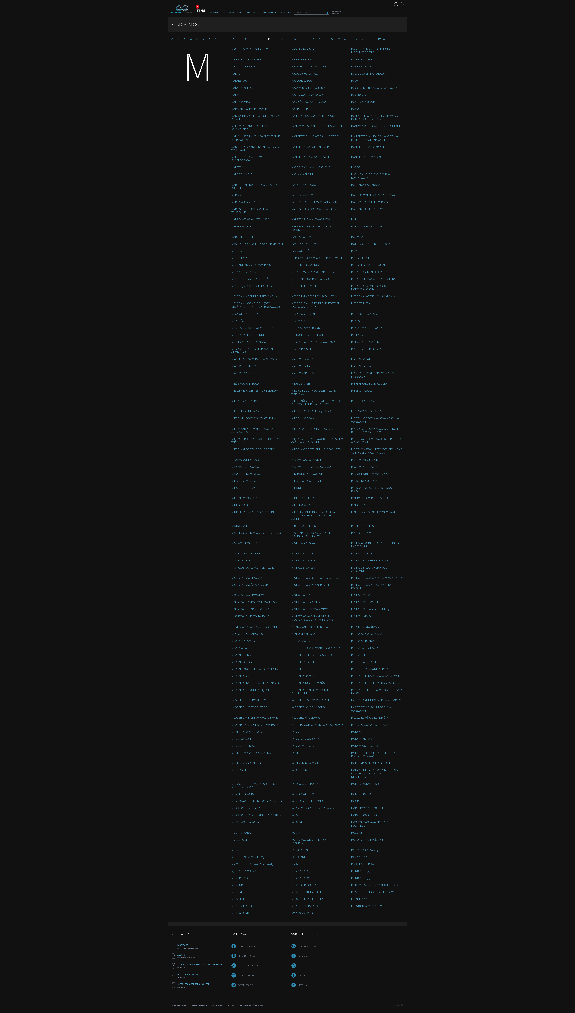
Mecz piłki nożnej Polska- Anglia (254, 296)
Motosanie (298, 857)
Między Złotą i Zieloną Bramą (311, 411)
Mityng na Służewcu (365, 626)
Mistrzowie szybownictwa (309, 609)
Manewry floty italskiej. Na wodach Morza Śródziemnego (376, 117)
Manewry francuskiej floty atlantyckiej (250, 127)
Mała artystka (241, 87)
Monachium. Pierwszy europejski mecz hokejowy (254, 785)
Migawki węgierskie (364, 459)
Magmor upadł (301, 59)
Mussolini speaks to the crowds (374, 892)
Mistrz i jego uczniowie (247, 553)
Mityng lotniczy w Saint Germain (254, 626)
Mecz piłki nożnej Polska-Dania (373, 296)
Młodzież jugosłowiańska (309, 683)
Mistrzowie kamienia (365, 602)
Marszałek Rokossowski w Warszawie (249, 210)
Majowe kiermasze (244, 66)
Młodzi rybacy (241, 676)
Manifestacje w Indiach (367, 157)
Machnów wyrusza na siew (249, 49)
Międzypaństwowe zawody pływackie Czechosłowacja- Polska (376, 450)
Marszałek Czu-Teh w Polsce (371, 202)
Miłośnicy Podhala (244, 498)
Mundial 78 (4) (300, 878)
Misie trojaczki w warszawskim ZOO (256, 533)
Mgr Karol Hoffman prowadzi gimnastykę (252, 350)
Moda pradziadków (364, 738)
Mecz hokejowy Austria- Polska (373, 279)
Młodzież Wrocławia (305, 717)
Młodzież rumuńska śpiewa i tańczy (376, 700)
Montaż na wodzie (244, 794)
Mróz (295, 864)
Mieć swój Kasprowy (245, 383)
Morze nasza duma (364, 815)
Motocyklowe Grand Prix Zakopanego (308, 841)
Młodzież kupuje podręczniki (251, 690)
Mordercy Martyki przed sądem (312, 808)
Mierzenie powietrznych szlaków (254, 390)
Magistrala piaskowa (246, 59)
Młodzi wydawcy (302, 676)
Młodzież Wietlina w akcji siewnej (255, 717)
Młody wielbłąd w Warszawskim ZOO (316, 647)
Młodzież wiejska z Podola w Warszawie (371, 708)
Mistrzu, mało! (361, 616)
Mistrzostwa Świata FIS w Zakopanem (377, 578)
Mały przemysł (241, 101)
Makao (235, 73)
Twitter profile (245, 985)
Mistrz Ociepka (361, 553)
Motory (236, 850)
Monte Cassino (361, 794)
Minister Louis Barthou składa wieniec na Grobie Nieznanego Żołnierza (313, 515)
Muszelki (237, 899)
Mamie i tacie (299, 108)
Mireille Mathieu (362, 526)
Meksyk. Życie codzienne (248, 335)
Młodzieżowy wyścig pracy (369, 724)
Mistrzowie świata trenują (370, 609)
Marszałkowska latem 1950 (250, 219)
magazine (286, 12)
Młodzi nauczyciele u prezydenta (254, 669)
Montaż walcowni (303, 794)
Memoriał (357, 335)
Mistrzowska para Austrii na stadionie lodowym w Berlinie (312, 617)
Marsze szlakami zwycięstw (310, 219)
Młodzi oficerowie (304, 669)
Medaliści (237, 321)
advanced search (336, 12)
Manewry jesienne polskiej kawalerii (317, 126)
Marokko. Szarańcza (365, 184)
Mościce (356, 832)
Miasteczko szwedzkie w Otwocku (255, 359)
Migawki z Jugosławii (246, 466)
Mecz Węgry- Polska (245, 313)
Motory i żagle (301, 850)
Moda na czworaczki (305, 738)
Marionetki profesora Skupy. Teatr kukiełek (255, 186)
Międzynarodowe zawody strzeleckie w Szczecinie (377, 440)
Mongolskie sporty (304, 784)
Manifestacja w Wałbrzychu (311, 157)
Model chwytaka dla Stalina (251, 753)
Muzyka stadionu (243, 913)
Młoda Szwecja (301, 640)
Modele (296, 753)
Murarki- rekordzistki (306, 885)
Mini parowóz (300, 505)
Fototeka (302, 955)
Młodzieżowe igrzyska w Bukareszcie (317, 724)
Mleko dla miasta (303, 633)
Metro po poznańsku (366, 342)
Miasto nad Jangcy (244, 373)
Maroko (236, 195)
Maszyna (357, 237)
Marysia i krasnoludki (366, 226)
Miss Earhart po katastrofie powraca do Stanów (311, 534)
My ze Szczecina (302, 913)
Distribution (216, 1005)
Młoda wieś (239, 647)
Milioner (297, 488)
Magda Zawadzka (303, 49)
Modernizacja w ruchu (307, 763)
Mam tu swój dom (363, 101)
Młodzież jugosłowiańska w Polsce (376, 683)
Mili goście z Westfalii (306, 480)
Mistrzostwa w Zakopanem (310, 585)
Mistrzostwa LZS (303, 567)
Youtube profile (246, 975)
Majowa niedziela (363, 59)
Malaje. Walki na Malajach (369, 73)
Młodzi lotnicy (241, 662)
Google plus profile (248, 965)
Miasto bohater (362, 359)
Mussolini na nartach (306, 892)
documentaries (232, 12)
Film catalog (260, 1005)
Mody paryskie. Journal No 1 (370, 763)
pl (401, 4)
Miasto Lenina (301, 366)
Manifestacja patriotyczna (310, 146)
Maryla (356, 219)
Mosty (295, 832)
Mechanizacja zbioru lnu (369, 265)
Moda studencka (243, 746)
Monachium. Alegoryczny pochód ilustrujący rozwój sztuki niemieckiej (374, 773)
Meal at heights (362, 258)
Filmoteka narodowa (308, 946)
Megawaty (298, 321)
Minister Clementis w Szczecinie (253, 512)
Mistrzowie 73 (361, 595)
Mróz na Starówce (364, 864)
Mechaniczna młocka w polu (251, 265)
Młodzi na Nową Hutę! (366, 662)
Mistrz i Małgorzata (305, 553)
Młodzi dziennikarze (365, 647)
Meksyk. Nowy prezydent (308, 328)
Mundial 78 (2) (360, 871)
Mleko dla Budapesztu (247, 633)
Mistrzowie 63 (301, 595)
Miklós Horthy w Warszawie (370, 473)
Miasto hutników (243, 366)
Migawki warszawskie (306, 459)
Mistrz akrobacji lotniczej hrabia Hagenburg (375, 544)
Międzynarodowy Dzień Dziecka (252, 449)
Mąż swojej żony (303, 251)
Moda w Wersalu (302, 746)
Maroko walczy (302, 195)
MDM (354, 251)
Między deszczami (363, 401)
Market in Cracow (303, 184)
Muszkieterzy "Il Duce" (307, 899)
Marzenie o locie (242, 237)
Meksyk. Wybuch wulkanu (368, 328)
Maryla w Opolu (242, 226)
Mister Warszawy (303, 543)
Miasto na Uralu (362, 366)
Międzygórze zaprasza (367, 411)
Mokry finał (299, 770)
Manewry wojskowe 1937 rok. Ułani (375, 126)
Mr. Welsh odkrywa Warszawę (252, 864)
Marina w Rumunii (303, 174)
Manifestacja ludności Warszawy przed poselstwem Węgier (374, 137)
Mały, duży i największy (307, 94)
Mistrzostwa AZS (303, 560)
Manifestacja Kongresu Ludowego (315, 136)
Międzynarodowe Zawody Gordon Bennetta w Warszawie (374, 430)
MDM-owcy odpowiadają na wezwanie (317, 258)
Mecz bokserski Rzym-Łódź (249, 279)
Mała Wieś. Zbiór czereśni (308, 87)
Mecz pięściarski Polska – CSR (251, 286)
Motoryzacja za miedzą (247, 857)
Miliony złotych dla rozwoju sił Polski (373, 489)
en (396, 4)
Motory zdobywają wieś (367, 850)
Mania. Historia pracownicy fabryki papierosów (255, 137)
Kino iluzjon (304, 975)
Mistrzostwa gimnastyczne (370, 560)
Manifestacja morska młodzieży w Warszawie (255, 148)
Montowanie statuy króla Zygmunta (257, 801)
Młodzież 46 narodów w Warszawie (375, 676)
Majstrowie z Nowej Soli (308, 66)
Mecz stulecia (361, 303)
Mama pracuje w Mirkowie (249, 108)
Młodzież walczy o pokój (308, 707)
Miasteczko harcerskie (367, 349)
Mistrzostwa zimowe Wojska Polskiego (371, 586)
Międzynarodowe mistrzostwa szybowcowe (252, 430)
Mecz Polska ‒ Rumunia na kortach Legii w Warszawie (315, 304)
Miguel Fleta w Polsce (246, 473)
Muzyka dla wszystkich (367, 906)
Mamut (356, 108)
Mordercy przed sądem (367, 808)
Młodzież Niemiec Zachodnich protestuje (311, 691)
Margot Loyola (241, 174)
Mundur (237, 885)
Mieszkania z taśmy (244, 401)
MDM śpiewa (239, 258)
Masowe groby (301, 237)
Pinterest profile (246, 955)
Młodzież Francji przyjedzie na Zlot (256, 683)
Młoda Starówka (243, 640)
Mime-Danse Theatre (305, 498)
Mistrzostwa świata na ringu (252, 585)
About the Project (179, 1005)
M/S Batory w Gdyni (244, 871)
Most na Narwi (241, 832)
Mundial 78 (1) (300, 871)
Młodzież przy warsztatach (310, 700)
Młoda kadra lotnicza (366, 633)
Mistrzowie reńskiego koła (250, 609)
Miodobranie (240, 526)
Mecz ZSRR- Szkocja (364, 313)
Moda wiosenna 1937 (365, 746)
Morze (295, 815)
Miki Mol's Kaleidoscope (307, 473)
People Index (245, 1005)
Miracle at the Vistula (306, 526)
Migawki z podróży (364, 466)
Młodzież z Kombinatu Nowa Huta (254, 724)
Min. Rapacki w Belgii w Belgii (370, 498)
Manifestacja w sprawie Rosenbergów (248, 158)
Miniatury (358, 505)
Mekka (355, 321)
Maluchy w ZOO (301, 80)
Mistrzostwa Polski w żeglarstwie (315, 578)
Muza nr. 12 (359, 899)
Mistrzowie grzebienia (307, 602)
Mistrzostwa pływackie (247, 578)
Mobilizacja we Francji (247, 731)
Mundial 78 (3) (240, 878)
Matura (236, 251)
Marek (355, 167)
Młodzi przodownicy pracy (369, 669)
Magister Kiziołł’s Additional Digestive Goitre (371, 50)
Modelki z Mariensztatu (248, 763)
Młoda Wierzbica (362, 640)
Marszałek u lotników (367, 209)
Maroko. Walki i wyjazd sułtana (373, 195)
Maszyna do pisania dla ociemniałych (257, 244)
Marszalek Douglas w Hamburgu (314, 202)
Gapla (301, 965)
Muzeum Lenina (241, 906)
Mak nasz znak (361, 66)
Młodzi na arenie (303, 662)
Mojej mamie (239, 770)
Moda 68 (356, 731)
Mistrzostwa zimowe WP (248, 595)
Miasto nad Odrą (303, 373)
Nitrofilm (302, 985)
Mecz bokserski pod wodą (369, 272)
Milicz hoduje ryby (364, 480)
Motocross (239, 839)
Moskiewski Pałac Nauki (247, 822)
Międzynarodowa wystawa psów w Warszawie (375, 419)
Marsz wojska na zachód (248, 202)
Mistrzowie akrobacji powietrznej (255, 602)
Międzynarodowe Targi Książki (312, 428)
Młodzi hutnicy (242, 655)
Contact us (231, 1005)
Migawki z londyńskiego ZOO (311, 466)
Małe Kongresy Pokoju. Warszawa (374, 87)
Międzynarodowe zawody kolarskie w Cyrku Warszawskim (317, 440)
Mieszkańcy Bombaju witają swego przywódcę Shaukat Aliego (315, 402)
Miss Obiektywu (362, 533)
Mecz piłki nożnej (303, 286)
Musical (236, 892)
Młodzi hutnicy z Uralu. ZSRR (311, 655)
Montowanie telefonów (308, 801)
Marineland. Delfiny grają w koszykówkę (370, 175)
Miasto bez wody (302, 359)
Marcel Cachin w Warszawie (310, 167)
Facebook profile (246, 946)
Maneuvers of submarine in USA (313, 115)
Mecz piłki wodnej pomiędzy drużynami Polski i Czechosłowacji (256, 304)
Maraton (237, 167)
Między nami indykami (245, 411)
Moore (355, 801)
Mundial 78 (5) (360, 878)
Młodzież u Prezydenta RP (249, 707)
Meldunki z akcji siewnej (308, 335)
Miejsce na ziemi (302, 383)
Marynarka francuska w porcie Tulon (313, 228)
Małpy (235, 94)
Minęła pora (239, 505)
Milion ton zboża (243, 488)
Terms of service (199, 1005)
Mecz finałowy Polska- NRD (310, 279)
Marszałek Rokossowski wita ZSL (314, 209)
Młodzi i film (359, 655)
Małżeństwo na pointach (309, 101)
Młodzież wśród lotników (369, 717)
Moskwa (296, 822)
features (214, 12)
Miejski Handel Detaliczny (369, 383)
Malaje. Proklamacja (305, 73)
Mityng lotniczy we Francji (310, 626)
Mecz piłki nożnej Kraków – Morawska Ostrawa (370, 287)
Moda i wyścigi (241, 738)
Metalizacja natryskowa (248, 342)
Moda (295, 731)
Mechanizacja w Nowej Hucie (311, 265)
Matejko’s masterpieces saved (372, 244)
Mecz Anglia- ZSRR (243, 272)
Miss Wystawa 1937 (244, 543)
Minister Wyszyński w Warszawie (373, 512)
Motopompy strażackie (367, 839)
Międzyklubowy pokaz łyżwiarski (254, 418)
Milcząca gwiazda (243, 480)
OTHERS (379, 38)
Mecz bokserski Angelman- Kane (313, 272)
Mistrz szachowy (243, 560)
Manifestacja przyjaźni (367, 146)
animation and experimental (260, 12)
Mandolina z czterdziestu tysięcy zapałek (255, 117)
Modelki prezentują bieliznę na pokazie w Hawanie (373, 754)
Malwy (355, 80)
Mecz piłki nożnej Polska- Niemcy (314, 296)
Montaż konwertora (365, 784)
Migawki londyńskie (245, 459)
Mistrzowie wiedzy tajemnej (251, 616)
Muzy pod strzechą (304, 906)
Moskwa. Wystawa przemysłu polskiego (371, 823)
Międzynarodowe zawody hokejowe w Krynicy (256, 440)
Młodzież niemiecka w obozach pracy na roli (376, 691)
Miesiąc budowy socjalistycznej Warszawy (314, 392)
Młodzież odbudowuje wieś (250, 700)
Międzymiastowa (302, 418)
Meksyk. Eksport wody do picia (252, 328)
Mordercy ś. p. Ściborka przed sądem (256, 815)
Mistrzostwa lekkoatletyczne (252, 567)
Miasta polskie (301, 349)
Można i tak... (360, 857)
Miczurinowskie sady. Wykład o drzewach (372, 374)
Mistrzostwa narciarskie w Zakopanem (370, 569)
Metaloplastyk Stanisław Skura (313, 342)
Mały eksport (360, 94)
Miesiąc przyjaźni (363, 390)
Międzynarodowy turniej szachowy (316, 449)
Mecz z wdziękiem (303, 313)
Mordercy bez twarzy (246, 808)
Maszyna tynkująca (304, 244)
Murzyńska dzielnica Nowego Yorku (376, 885)
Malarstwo (239, 80)
